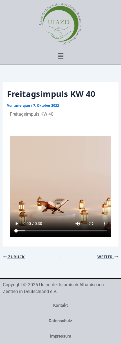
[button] (60, 55)
